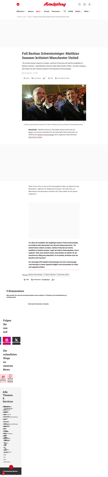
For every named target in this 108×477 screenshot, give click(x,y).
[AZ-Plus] (18, 4)
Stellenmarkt (6, 462)
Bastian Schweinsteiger (46, 135)
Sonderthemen (7, 452)
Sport (38, 11)
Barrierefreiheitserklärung (11, 417)
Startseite (19, 16)
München (20, 11)
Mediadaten (7, 440)
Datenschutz (8, 414)
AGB (6, 412)
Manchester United (35, 137)
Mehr (86, 11)
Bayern (31, 11)
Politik (70, 11)
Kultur (77, 11)
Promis (46, 11)
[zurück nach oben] (11, 467)
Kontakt (6, 437)
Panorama (55, 11)
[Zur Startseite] (54, 6)
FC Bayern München (50, 274)
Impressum (7, 410)
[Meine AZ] (89, 4)
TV (65, 11)
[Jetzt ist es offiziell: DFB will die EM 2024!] (11, 277)
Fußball (29, 16)
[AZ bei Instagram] (6, 444)
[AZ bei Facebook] (6, 440)
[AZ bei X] (6, 449)
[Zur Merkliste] (84, 4)
